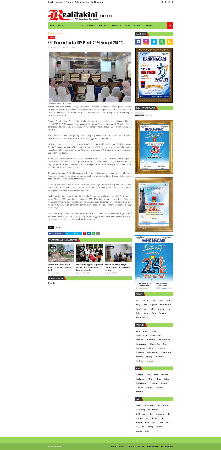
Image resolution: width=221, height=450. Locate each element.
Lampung (161, 309)
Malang (151, 348)
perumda (139, 431)
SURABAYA (139, 387)
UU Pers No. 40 (68, 2)
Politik (147, 422)
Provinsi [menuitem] (90, 25)
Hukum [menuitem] (127, 25)
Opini (162, 418)
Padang (166, 379)
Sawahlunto (149, 387)
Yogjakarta (162, 313)
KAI (169, 414)
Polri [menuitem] (81, 25)
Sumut (154, 313)
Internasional (160, 414)
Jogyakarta (153, 305)
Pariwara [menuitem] (149, 25)
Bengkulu (145, 300)
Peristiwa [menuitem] (138, 25)
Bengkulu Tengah (156, 335)
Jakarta (161, 300)
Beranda (51, 33)
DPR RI (138, 405)
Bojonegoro (139, 340)
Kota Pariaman (140, 379)
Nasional (154, 418)
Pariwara (139, 422)
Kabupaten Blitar (141, 344)
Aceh (137, 300)
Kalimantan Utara (165, 305)
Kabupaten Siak (154, 344)
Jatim (145, 305)
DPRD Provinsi (140, 414)
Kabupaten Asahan (164, 340)
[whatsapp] (172, 2)
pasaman (59, 33)
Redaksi (50, 2)
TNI (167, 422)
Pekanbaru (164, 383)
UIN (137, 426)
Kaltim (153, 309)
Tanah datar (140, 361)
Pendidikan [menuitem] (116, 25)
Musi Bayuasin (161, 348)
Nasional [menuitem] (61, 25)
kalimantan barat (141, 317)
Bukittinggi (139, 375)
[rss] (170, 42)
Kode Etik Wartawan (97, 2)
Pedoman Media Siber (82, 2)
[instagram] (165, 2)
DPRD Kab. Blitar (163, 405)
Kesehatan (139, 418)
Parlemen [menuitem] (102, 25)
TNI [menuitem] (72, 25)
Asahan (145, 331)
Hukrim (151, 414)
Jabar (153, 300)
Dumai (148, 375)
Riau (168, 309)
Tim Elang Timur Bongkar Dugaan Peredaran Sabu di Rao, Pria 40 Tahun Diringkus (117, 267)
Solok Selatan (159, 356)
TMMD (161, 422)
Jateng (138, 305)
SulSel (138, 313)
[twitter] (169, 2)
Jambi (168, 300)
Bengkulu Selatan (141, 335)
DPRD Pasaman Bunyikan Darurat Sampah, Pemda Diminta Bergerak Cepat (59, 267)
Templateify (57, 446)
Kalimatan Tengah (141, 309)
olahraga (150, 426)
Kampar (165, 344)
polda (147, 431)
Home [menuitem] (52, 25)
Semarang (139, 356)
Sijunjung (149, 356)
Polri (153, 422)
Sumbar (146, 313)
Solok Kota (139, 391)
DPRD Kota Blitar (149, 405)
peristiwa (159, 426)
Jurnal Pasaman (55, 47)
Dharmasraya (151, 340)
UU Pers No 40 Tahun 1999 (135, 446)
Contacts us (58, 2)
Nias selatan (140, 352)
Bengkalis (154, 331)
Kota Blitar (164, 375)
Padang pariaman (152, 352)
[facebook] (162, 2)
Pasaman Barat (166, 352)
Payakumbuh (154, 383)
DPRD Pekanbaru (153, 410)
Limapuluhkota (140, 348)
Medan (159, 379)
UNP (143, 426)
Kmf (147, 418)
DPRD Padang (140, 410)
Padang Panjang (141, 383)
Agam (138, 331)
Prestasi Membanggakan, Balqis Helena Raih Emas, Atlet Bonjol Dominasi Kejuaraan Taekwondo (89, 267)
